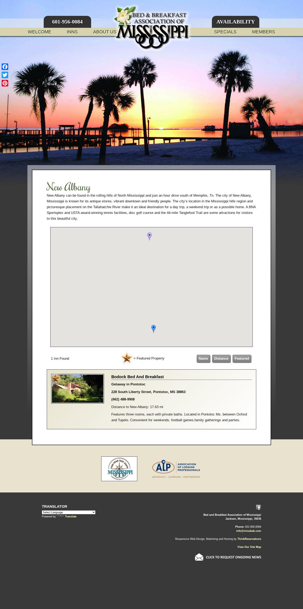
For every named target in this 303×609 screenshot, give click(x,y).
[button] (149, 236)
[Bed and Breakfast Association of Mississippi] (151, 28)
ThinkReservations (249, 538)
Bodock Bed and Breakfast (137, 376)
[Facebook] (5, 67)
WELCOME (39, 31)
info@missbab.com (248, 530)
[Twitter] (5, 75)
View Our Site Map (249, 546)
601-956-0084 (67, 22)
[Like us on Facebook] (258, 507)
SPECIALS (225, 31)
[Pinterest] (5, 83)
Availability (235, 22)
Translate (70, 516)
